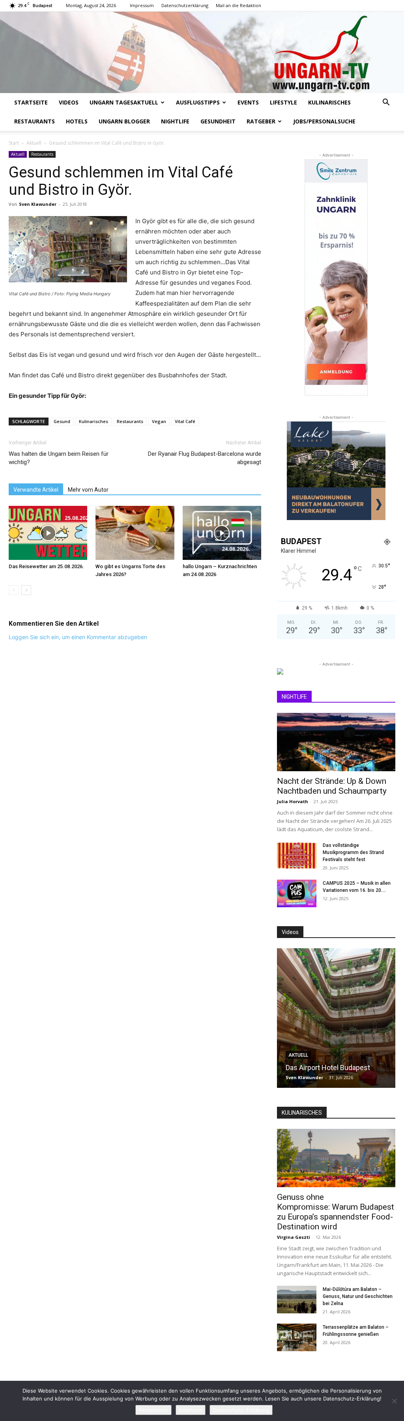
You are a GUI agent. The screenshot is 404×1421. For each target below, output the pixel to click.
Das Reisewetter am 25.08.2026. (46, 566)
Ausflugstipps (198, 102)
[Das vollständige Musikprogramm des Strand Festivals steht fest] (296, 855)
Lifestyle (283, 102)
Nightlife (175, 121)
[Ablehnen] (394, 1401)
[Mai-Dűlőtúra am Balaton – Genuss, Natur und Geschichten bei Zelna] (296, 1299)
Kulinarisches (329, 102)
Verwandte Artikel (35, 490)
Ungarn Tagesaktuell (124, 102)
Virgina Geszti (293, 1237)
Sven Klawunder (37, 204)
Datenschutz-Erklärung (241, 1410)
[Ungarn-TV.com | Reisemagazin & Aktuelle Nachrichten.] (202, 52)
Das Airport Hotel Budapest (328, 1067)
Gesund (62, 421)
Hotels (77, 121)
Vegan (159, 421)
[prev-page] (14, 590)
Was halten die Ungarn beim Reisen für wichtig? (58, 458)
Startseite (31, 102)
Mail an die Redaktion (238, 5)
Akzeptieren (153, 1410)
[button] (385, 103)
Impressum (142, 5)
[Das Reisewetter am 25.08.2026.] (48, 533)
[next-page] (26, 590)
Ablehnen (190, 1410)
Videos (69, 102)
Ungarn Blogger (124, 121)
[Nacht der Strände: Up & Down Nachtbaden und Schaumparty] (336, 742)
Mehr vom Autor (88, 490)
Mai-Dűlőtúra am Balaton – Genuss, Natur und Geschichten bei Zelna (358, 1296)
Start (14, 143)
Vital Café (185, 421)
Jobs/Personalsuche (324, 121)
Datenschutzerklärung (184, 5)
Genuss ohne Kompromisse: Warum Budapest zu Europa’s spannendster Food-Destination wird (335, 1211)
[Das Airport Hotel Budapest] (336, 1018)
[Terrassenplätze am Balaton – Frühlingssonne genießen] (296, 1337)
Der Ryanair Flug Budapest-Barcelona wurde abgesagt (204, 458)
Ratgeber (261, 121)
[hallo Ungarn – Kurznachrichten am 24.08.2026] (222, 533)
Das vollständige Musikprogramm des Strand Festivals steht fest (353, 852)
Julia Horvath (292, 801)
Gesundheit (218, 121)
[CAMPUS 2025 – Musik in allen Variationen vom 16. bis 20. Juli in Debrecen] (296, 893)
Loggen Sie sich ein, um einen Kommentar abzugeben (78, 637)
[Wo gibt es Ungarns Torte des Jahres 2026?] (134, 533)
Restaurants (34, 121)
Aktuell (33, 143)
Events (248, 102)
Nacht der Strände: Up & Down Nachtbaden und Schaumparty (332, 786)
